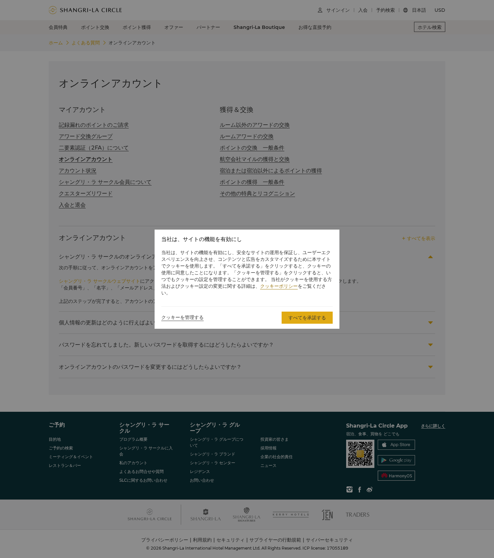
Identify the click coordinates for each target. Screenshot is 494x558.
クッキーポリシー (279, 286)
